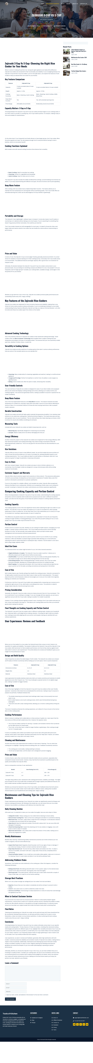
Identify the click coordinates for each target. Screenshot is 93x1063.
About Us (55, 1017)
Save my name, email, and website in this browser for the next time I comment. (27, 994)
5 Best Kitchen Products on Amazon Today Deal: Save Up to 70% (78, 51)
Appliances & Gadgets (52, 3)
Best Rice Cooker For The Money (79, 64)
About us (75, 3)
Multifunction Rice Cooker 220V (79, 57)
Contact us (83, 3)
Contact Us (56, 1022)
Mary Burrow (61, 26)
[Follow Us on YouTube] (87, 1024)
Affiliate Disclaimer (57, 1020)
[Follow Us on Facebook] (74, 1024)
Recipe (68, 3)
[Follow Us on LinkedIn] (80, 1024)
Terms (54, 1029)
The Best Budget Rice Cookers (78, 71)
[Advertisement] (32, 51)
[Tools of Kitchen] (6, 3)
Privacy (55, 1027)
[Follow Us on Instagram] (84, 1024)
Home (42, 3)
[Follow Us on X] (77, 1024)
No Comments (47, 26)
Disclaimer (55, 1025)
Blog (62, 3)
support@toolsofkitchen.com (82, 1017)
